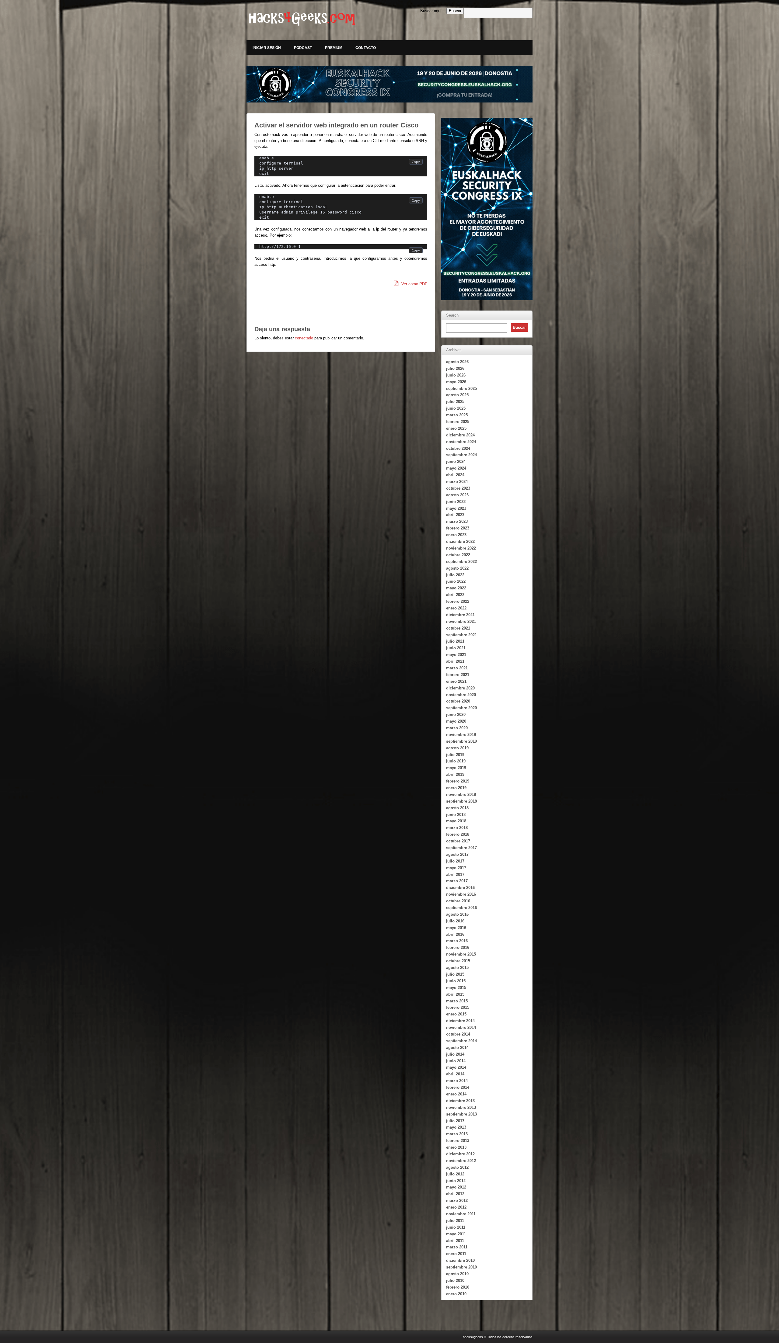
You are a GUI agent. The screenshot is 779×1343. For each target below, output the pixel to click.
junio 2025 (456, 408)
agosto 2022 (457, 568)
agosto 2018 (457, 808)
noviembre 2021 (461, 621)
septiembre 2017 (461, 847)
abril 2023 (455, 514)
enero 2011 (456, 1253)
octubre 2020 (458, 701)
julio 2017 (455, 861)
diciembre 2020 (460, 688)
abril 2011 (455, 1240)
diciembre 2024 (460, 435)
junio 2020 (456, 714)
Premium (333, 48)
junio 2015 (456, 981)
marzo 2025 (457, 415)
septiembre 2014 (461, 1041)
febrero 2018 (457, 834)
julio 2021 (455, 641)
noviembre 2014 (461, 1027)
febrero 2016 (457, 947)
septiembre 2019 (461, 741)
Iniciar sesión (267, 48)
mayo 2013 (456, 1127)
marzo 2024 (457, 481)
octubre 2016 (458, 901)
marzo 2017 (457, 881)
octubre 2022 (458, 555)
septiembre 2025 (461, 388)
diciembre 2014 (460, 1021)
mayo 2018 (456, 821)
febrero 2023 (457, 528)
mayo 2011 (456, 1234)
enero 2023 (456, 535)
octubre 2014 (458, 1034)
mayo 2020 (456, 721)
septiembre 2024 (461, 455)
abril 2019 (455, 774)
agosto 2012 (457, 1167)
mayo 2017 (456, 868)
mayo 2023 (456, 508)
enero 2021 (456, 681)
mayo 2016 (456, 927)
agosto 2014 (457, 1047)
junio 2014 (456, 1061)
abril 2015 (455, 994)
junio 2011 (455, 1227)
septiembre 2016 (461, 907)
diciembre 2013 (460, 1100)
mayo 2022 (456, 588)
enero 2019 (456, 788)
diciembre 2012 (460, 1154)
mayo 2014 (456, 1067)
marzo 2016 (457, 941)
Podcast (303, 48)
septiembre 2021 (461, 635)
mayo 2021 (456, 654)
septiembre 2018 (461, 801)
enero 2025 (456, 428)
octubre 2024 (458, 448)
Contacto (365, 48)
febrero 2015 (457, 1007)
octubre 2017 (458, 841)
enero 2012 (456, 1207)
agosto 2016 (457, 914)
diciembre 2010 (460, 1260)
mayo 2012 (456, 1187)
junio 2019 (456, 761)
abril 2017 (455, 874)
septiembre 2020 (461, 708)
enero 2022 (456, 608)
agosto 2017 (457, 854)
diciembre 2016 (460, 887)
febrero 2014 (457, 1087)
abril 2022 (455, 594)
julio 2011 (455, 1220)
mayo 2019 (456, 767)
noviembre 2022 (461, 548)
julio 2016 (455, 921)
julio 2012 (455, 1174)
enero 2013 (456, 1147)
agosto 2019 (457, 748)
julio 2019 (455, 754)
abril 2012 (455, 1194)
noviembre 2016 (461, 894)
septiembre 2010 (461, 1267)
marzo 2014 (457, 1080)
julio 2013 (455, 1121)
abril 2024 (455, 475)
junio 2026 (456, 375)
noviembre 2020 (461, 694)
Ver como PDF (413, 284)
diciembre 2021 (460, 615)
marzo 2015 (457, 1001)
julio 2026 (455, 368)
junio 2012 (456, 1180)
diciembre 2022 (460, 541)
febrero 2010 (457, 1287)
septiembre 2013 (461, 1114)
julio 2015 (455, 974)
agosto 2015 (457, 967)
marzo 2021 (457, 668)
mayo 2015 (456, 987)
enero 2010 (456, 1294)
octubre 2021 (458, 628)
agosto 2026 (457, 361)
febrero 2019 (457, 781)
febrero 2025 (457, 421)
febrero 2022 (457, 601)
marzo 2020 (457, 728)
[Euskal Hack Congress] (389, 84)
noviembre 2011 (461, 1214)
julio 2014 (455, 1054)
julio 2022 (455, 575)
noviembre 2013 (461, 1107)
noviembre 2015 (461, 954)
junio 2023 (456, 501)
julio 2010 (455, 1280)
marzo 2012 (457, 1200)
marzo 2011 (456, 1247)
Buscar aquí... (432, 11)
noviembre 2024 (461, 441)
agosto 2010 (457, 1274)
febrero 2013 (457, 1140)
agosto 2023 (457, 495)
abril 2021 (455, 661)
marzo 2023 (457, 521)
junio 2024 (456, 461)
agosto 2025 (457, 395)
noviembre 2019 (461, 734)
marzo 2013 (457, 1134)
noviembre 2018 (461, 794)
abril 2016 (455, 934)
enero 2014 (456, 1094)
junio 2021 (456, 648)
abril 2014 (455, 1074)
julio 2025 (455, 401)
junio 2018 (456, 814)
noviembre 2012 (461, 1160)
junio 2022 (456, 581)
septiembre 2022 (461, 561)
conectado (304, 338)
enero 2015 (456, 1014)
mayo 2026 (456, 382)
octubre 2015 (458, 961)
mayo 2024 (456, 468)
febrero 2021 (457, 674)
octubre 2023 (458, 488)
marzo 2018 (457, 827)
